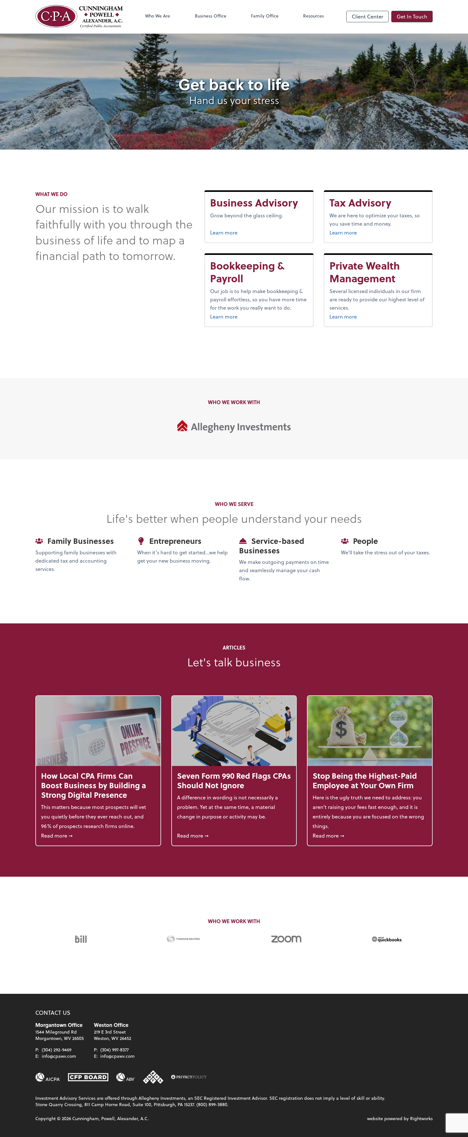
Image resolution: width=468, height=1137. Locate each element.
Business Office (210, 15)
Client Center (367, 16)
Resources (313, 15)
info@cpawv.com (59, 1056)
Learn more (252, 232)
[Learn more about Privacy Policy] (189, 1077)
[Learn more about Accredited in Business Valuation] (125, 1077)
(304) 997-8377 (114, 1049)
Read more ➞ (98, 835)
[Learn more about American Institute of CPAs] (47, 1077)
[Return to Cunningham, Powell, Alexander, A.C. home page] (79, 16)
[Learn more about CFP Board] (88, 1077)
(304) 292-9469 (56, 1049)
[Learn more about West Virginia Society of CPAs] (153, 1077)
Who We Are (157, 15)
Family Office (265, 15)
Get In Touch (412, 16)
